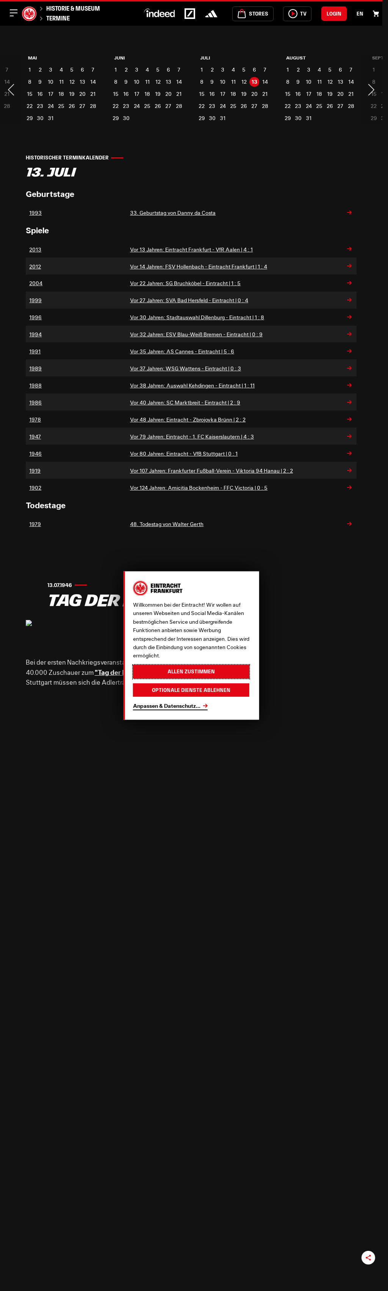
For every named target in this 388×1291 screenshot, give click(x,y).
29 (29, 118)
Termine (58, 18)
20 (81, 94)
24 (50, 106)
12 (71, 81)
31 (50, 118)
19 (71, 94)
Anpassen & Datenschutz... (166, 705)
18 (60, 94)
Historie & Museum (73, 8)
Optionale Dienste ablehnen (191, 690)
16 (40, 94)
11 (60, 81)
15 (29, 94)
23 (40, 106)
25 (60, 106)
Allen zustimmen (191, 671)
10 (50, 81)
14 (91, 81)
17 (50, 94)
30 (39, 118)
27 (81, 106)
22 (30, 106)
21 (91, 94)
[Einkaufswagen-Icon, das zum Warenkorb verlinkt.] (376, 14)
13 (81, 81)
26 (71, 106)
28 (91, 106)
